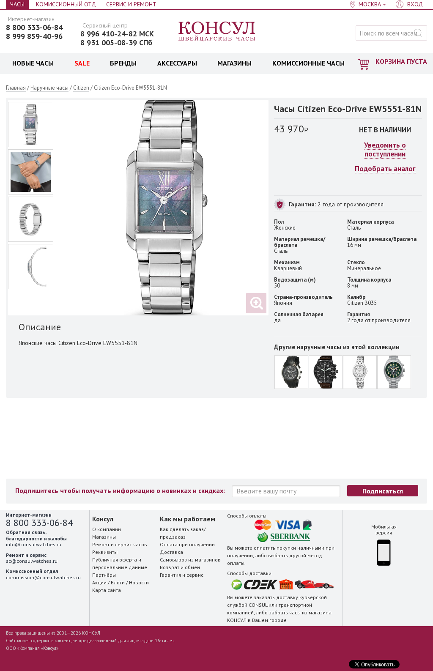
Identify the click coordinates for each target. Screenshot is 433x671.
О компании (106, 529)
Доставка (171, 552)
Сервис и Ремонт (131, 4)
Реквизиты (105, 552)
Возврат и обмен (180, 567)
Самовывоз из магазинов (190, 559)
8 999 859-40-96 (34, 36)
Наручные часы (49, 87)
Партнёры (104, 575)
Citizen (81, 87)
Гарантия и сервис (181, 575)
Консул (217, 32)
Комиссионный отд (66, 4)
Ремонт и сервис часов (119, 544)
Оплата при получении (187, 544)
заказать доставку (276, 597)
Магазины (104, 537)
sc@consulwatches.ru (32, 561)
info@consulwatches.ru (33, 544)
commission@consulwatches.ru (43, 577)
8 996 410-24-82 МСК (117, 33)
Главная (16, 87)
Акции (99, 582)
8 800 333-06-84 (34, 27)
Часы (17, 4)
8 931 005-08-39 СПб (116, 42)
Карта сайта (106, 590)
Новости (139, 582)
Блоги (118, 582)
